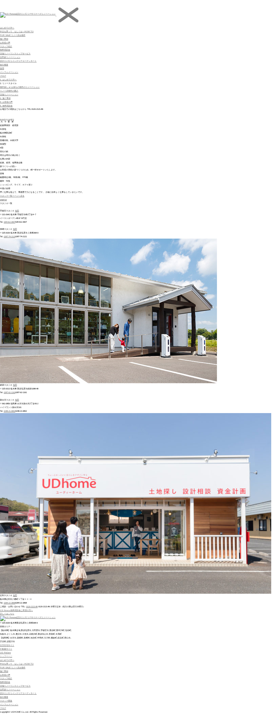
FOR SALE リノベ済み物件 (12, 35)
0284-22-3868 (9, 602)
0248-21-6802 (9, 411)
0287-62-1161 (9, 392)
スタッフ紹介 (6, 46)
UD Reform (5, 652)
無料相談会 (5, 49)
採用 (2, 68)
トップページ (6, 656)
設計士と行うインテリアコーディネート (18, 61)
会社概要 (4, 64)
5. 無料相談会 (6, 105)
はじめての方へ (7, 27)
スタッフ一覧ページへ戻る (12, 196)
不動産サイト (6, 649)
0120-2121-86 (32, 606)
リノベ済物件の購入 (9, 90)
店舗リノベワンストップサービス (15, 53)
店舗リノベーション (9, 94)
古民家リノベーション (10, 57)
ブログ (3, 76)
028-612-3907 (9, 222)
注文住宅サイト (7, 645)
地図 (17, 210)
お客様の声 (5, 42)
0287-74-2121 (9, 236)
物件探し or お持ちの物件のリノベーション (20, 87)
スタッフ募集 (6, 700)
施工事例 (4, 39)
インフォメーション (9, 72)
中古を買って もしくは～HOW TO (17, 31)
